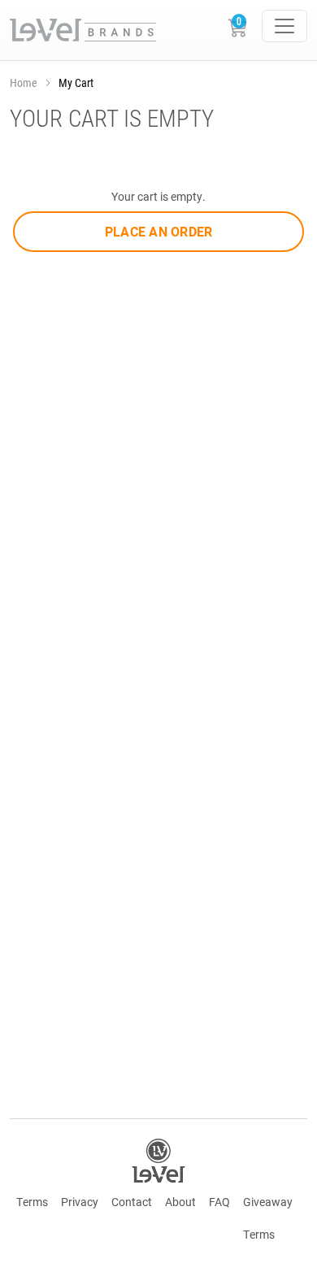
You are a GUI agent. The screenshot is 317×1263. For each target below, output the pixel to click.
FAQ (219, 1201)
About (180, 1201)
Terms (32, 1201)
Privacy (79, 1201)
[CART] (240, 30)
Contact (131, 1201)
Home (23, 82)
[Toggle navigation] (284, 26)
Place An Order (159, 231)
